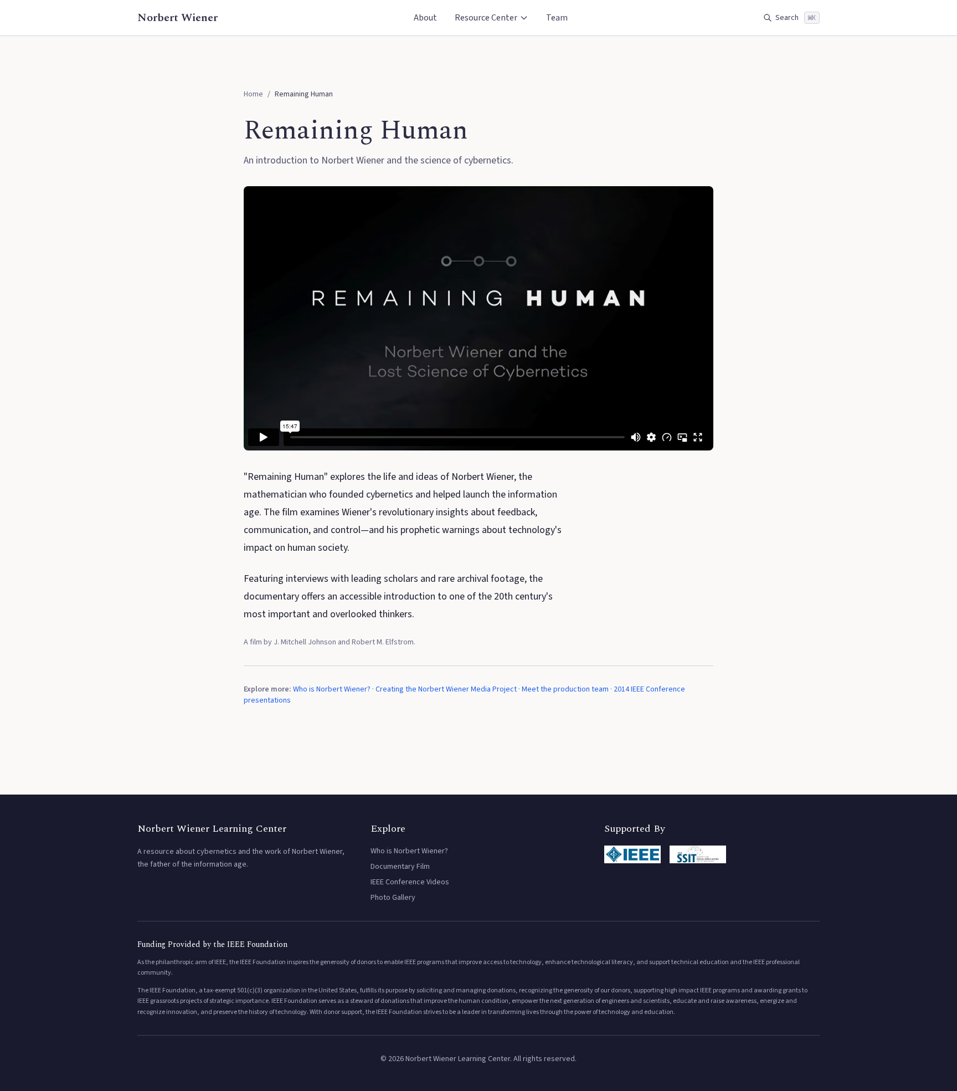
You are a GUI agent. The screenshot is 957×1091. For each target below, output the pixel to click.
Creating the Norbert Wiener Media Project (446, 689)
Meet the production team (565, 689)
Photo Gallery (393, 897)
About (425, 18)
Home (253, 94)
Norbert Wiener (177, 17)
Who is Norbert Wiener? (332, 689)
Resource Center (486, 18)
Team (557, 18)
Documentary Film (400, 866)
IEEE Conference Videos (410, 882)
